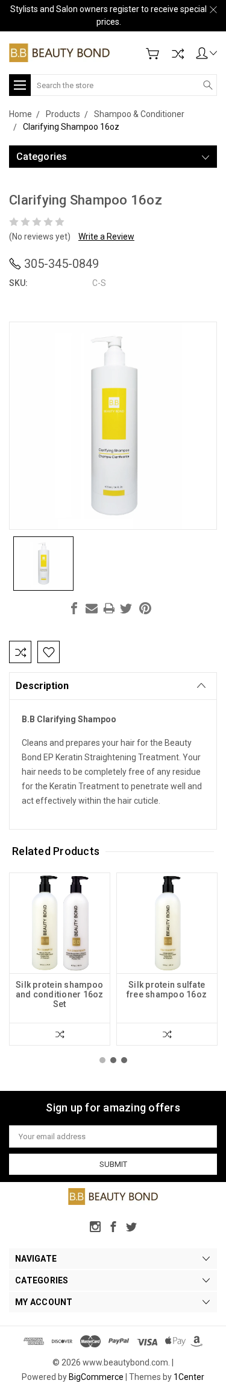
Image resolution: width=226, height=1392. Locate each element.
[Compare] (177, 53)
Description (42, 685)
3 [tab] (124, 1060)
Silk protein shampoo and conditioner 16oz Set (60, 994)
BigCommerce (96, 1377)
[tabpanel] (59, 959)
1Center (189, 1377)
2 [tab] (113, 1060)
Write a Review (106, 236)
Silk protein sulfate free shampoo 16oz (167, 989)
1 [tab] (102, 1060)
